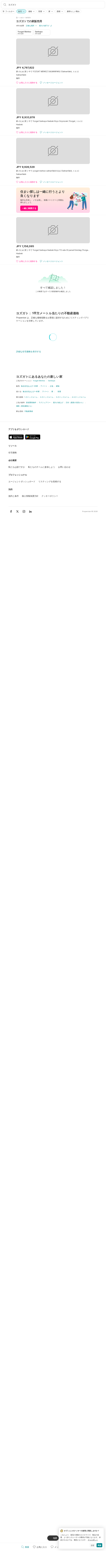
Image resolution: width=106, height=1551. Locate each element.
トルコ (21, 17)
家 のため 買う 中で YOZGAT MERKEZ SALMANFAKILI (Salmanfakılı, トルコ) (47, 71)
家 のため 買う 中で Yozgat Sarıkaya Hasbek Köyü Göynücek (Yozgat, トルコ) (49, 121)
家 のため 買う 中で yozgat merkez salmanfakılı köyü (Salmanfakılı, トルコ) (47, 171)
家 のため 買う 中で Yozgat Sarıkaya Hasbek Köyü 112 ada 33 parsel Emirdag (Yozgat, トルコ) (53, 250)
